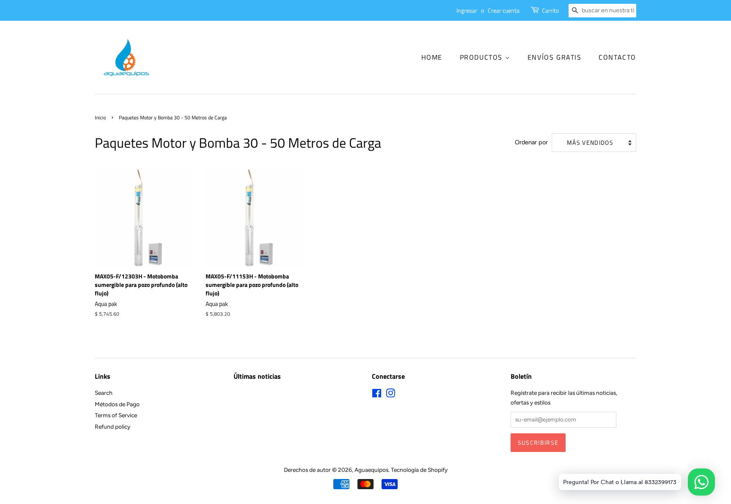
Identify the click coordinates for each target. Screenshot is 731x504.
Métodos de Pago (117, 404)
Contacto (617, 57)
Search (104, 392)
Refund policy (112, 426)
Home (431, 57)
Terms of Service (116, 415)
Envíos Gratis (555, 57)
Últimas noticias (257, 376)
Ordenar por (531, 142)
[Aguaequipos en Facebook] (377, 394)
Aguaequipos (371, 469)
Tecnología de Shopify (419, 469)
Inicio (100, 117)
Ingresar (466, 10)
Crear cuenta (503, 10)
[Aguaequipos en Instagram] (390, 394)
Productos (482, 57)
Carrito (550, 10)
